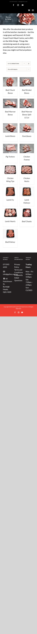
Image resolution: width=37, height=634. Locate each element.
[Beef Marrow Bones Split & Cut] (27, 100)
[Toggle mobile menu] (33, 10)
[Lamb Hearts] (10, 210)
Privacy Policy (17, 265)
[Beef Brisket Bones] (27, 78)
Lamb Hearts (10, 221)
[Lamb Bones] (10, 124)
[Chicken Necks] (27, 167)
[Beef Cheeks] (27, 210)
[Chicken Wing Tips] (10, 167)
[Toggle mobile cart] (29, 10)
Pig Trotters (10, 156)
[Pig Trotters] (10, 145)
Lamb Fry (10, 200)
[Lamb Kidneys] (27, 188)
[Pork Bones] (27, 124)
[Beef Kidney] (10, 230)
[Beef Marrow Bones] (10, 100)
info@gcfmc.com (23, 1)
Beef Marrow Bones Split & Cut (27, 114)
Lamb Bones (10, 136)
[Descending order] (29, 63)
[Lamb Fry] (10, 188)
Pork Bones (26, 136)
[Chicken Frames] (27, 145)
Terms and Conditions (18, 271)
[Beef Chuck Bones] (10, 78)
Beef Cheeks (27, 221)
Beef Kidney (10, 242)
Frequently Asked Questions (18, 278)
